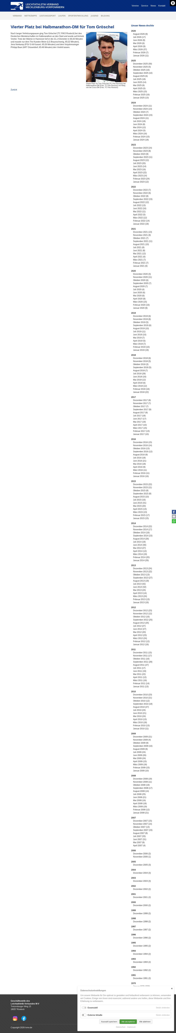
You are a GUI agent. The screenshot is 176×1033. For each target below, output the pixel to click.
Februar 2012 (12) (141, 641)
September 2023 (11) (142, 157)
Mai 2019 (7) (139, 338)
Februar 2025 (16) (141, 95)
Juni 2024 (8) (139, 124)
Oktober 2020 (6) (140, 280)
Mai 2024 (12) (139, 127)
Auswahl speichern (109, 1022)
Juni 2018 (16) (139, 377)
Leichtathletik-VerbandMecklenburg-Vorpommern (45, 6)
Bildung (105, 15)
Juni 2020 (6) (139, 292)
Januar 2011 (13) (141, 686)
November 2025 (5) (142, 67)
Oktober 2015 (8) (140, 490)
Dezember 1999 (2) (142, 913)
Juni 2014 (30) (139, 545)
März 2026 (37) (140, 49)
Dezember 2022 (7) (142, 190)
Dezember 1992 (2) (142, 970)
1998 (133, 918)
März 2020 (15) (140, 302)
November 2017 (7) (142, 403)
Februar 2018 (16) (141, 389)
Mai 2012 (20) (139, 632)
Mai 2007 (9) (139, 842)
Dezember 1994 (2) (142, 954)
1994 (133, 951)
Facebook (174, 512)
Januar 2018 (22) (141, 392)
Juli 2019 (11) (139, 331)
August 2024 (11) (141, 118)
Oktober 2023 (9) (140, 154)
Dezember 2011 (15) (142, 652)
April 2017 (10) (140, 425)
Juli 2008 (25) (139, 794)
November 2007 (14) (142, 824)
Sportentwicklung (78, 15)
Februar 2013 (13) (141, 599)
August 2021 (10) (141, 244)
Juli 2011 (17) (139, 668)
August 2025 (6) (140, 76)
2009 (133, 734)
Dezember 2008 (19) (142, 779)
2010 (133, 691)
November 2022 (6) (142, 193)
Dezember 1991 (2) (142, 978)
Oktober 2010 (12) (141, 701)
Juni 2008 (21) (139, 797)
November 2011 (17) (142, 656)
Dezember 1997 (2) (142, 930)
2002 (133, 886)
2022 (133, 187)
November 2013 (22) (142, 571)
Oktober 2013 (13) (141, 575)
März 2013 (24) (140, 596)
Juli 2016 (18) (139, 458)
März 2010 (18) (140, 722)
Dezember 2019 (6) (142, 316)
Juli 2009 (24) (139, 752)
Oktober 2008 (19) (141, 785)
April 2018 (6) (139, 383)
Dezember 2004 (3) (142, 873)
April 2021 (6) (139, 257)
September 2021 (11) (142, 241)
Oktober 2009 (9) (140, 743)
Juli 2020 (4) (138, 289)
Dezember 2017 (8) (142, 400)
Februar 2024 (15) (141, 137)
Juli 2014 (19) (139, 542)
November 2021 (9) (142, 235)
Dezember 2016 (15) (142, 442)
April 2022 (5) (139, 215)
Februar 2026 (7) (140, 52)
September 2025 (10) (142, 73)
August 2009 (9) (140, 749)
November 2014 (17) (142, 529)
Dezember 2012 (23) (142, 610)
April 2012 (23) (140, 635)
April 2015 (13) (140, 509)
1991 (133, 975)
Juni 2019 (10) (139, 335)
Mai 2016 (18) (139, 464)
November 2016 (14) (142, 445)
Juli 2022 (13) (139, 205)
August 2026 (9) (140, 34)
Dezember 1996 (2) (142, 938)
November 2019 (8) (142, 319)
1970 (133, 983)
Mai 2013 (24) (139, 590)
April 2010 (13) (140, 719)
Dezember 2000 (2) (142, 905)
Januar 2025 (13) (141, 98)
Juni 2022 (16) (139, 208)
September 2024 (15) (142, 115)
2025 (133, 61)
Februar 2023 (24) (141, 179)
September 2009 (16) (142, 746)
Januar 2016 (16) (141, 476)
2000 (133, 902)
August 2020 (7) (140, 286)
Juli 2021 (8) (138, 247)
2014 (133, 523)
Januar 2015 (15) (141, 518)
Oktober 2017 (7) (140, 406)
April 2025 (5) (139, 88)
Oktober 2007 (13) (141, 827)
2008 (133, 776)
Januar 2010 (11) (141, 729)
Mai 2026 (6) (139, 43)
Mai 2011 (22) (139, 674)
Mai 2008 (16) (139, 800)
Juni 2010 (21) (139, 713)
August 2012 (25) (141, 623)
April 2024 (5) (139, 130)
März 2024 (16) (140, 133)
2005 (133, 862)
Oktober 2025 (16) (141, 70)
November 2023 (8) (142, 151)
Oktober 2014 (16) (141, 532)
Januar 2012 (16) (141, 644)
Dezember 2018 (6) (142, 358)
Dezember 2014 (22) (142, 526)
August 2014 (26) (141, 539)
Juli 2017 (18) (139, 416)
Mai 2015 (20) (139, 506)
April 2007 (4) (139, 845)
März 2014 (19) (140, 554)
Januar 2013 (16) (141, 602)
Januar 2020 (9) (140, 308)
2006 (133, 850)
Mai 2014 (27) (139, 548)
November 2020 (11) (142, 277)
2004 (133, 870)
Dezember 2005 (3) (142, 865)
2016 (133, 439)
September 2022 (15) (142, 199)
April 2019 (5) (139, 341)
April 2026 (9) (139, 46)
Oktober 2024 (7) (140, 112)
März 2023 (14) (140, 176)
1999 (133, 910)
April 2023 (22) (140, 172)
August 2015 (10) (141, 497)
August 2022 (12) (141, 202)
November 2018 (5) (142, 361)
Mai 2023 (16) (139, 169)
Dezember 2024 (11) (142, 106)
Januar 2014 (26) (141, 560)
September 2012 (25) (142, 620)
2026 (133, 31)
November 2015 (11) (142, 487)
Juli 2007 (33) (139, 836)
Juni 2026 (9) (139, 40)
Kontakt (161, 6)
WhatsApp (174, 521)
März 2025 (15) (140, 91)
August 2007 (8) (140, 833)
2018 (133, 355)
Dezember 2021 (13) (142, 232)
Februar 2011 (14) (141, 683)
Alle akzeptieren (128, 1022)
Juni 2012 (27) (139, 629)
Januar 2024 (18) (141, 140)
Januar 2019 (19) (141, 350)
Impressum (131, 1027)
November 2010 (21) (142, 698)
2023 (133, 145)
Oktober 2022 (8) (140, 196)
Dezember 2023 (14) (142, 148)
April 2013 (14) (140, 593)
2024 (133, 103)
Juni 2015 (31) (139, 503)
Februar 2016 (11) (141, 473)
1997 (133, 926)
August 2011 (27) (141, 665)
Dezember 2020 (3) (142, 274)
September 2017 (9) (142, 409)
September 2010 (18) (142, 704)
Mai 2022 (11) (139, 211)
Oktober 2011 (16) (141, 659)
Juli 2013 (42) (139, 584)
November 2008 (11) (142, 782)
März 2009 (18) (140, 764)
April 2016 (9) (139, 467)
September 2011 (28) (142, 662)
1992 (133, 967)
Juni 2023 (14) (139, 166)
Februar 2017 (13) (141, 431)
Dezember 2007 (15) (142, 821)
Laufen (62, 15)
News (153, 6)
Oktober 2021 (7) (140, 238)
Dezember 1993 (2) (142, 962)
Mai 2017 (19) (139, 422)
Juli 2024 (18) (139, 121)
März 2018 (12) (140, 386)
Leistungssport (47, 15)
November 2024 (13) (142, 109)
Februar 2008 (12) (141, 810)
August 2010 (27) (141, 707)
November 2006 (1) (142, 857)
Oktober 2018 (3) (140, 364)
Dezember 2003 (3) (142, 881)
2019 (133, 313)
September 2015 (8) (142, 494)
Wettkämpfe (30, 15)
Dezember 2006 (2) (142, 854)
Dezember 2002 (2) (142, 889)
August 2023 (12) (141, 160)
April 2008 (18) (140, 803)
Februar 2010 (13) (141, 725)
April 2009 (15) (140, 761)
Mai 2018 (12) (139, 380)
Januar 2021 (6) (140, 266)
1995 (133, 943)
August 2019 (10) (141, 328)
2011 (133, 649)
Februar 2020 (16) (141, 305)
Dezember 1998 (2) (142, 921)
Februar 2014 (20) (141, 557)
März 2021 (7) (139, 260)
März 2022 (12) (140, 218)
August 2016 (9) (140, 455)
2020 (133, 271)
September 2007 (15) (142, 830)
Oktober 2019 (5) (140, 322)
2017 (133, 397)
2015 (133, 481)
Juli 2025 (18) (139, 79)
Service (144, 6)
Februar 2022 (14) (141, 221)
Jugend (94, 15)
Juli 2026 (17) (139, 37)
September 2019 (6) (142, 325)
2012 (133, 607)
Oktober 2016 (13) (141, 448)
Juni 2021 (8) (139, 250)
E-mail (174, 517)
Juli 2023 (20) (139, 163)
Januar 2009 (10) (141, 771)
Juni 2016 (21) (139, 461)
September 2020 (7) (142, 283)
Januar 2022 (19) (141, 224)
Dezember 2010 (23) (142, 695)
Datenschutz (120, 1027)
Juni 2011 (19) (139, 671)
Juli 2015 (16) (139, 500)
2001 (133, 894)
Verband (17, 15)
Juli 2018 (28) (139, 374)
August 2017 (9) (140, 412)
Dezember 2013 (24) (142, 568)
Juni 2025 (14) (139, 82)
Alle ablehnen (144, 1022)
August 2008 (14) (141, 791)
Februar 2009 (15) (141, 767)
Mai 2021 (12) (139, 253)
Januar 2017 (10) (141, 434)
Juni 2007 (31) (139, 839)
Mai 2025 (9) (139, 85)
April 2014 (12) (140, 551)
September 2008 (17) (142, 788)
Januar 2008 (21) (141, 813)
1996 (133, 935)
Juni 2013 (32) (139, 587)
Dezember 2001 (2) (142, 897)
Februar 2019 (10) (141, 347)
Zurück (14, 90)
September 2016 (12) (142, 451)
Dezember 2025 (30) (142, 64)
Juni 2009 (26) (139, 755)
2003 (133, 878)
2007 (133, 818)
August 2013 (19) (141, 581)
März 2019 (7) (139, 344)
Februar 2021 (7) (140, 263)
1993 (133, 959)
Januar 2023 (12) (141, 182)
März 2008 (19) (140, 806)
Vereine (135, 6)
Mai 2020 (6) (139, 296)
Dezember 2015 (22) (142, 484)
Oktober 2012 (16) (141, 617)
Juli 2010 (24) (139, 710)
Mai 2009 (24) (139, 758)
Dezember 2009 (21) (142, 737)
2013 (133, 565)
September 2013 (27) (142, 578)
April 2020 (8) (139, 299)
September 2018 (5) (142, 367)
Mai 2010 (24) (139, 716)
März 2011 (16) (140, 680)
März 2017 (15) (140, 428)
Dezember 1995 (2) (142, 946)
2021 (133, 229)
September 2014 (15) (142, 536)
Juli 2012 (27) (139, 626)
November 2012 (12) (142, 614)
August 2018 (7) (140, 370)
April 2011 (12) (139, 677)
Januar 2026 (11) (141, 56)
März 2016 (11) (140, 470)
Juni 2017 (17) (139, 419)
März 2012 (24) (140, 638)
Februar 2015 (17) (141, 515)
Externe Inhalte (95, 1015)
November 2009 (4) (142, 740)
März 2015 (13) (140, 512)
